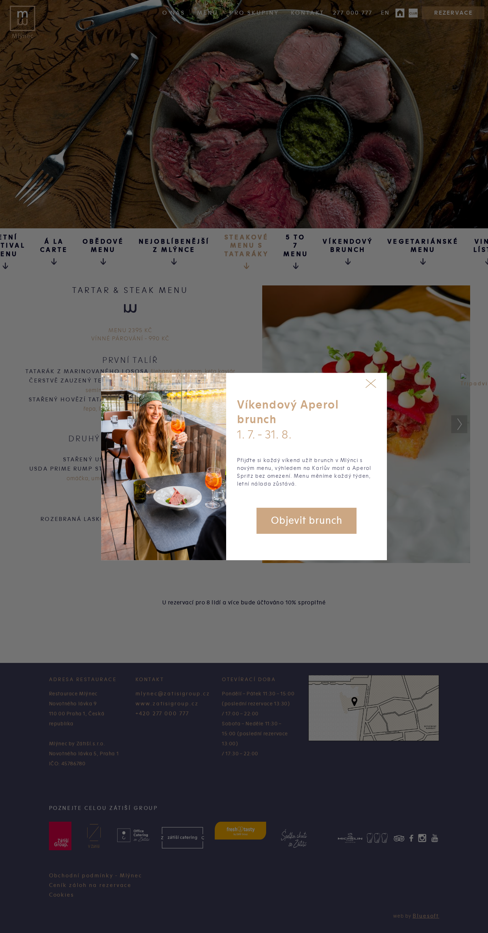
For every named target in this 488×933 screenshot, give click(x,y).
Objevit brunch (306, 520)
